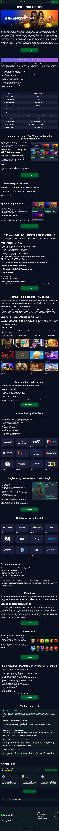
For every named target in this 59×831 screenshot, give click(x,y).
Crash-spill (35, 335)
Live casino (21, 335)
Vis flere (29, 791)
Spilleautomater (50, 335)
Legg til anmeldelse (51, 769)
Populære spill (7, 335)
